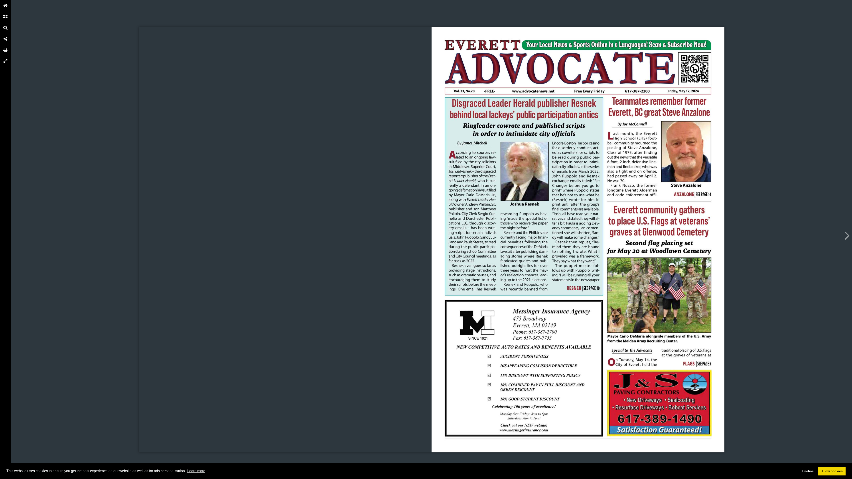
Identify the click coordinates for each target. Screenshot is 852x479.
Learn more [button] (196, 471)
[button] (5, 5)
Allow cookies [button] (832, 471)
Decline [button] (808, 471)
